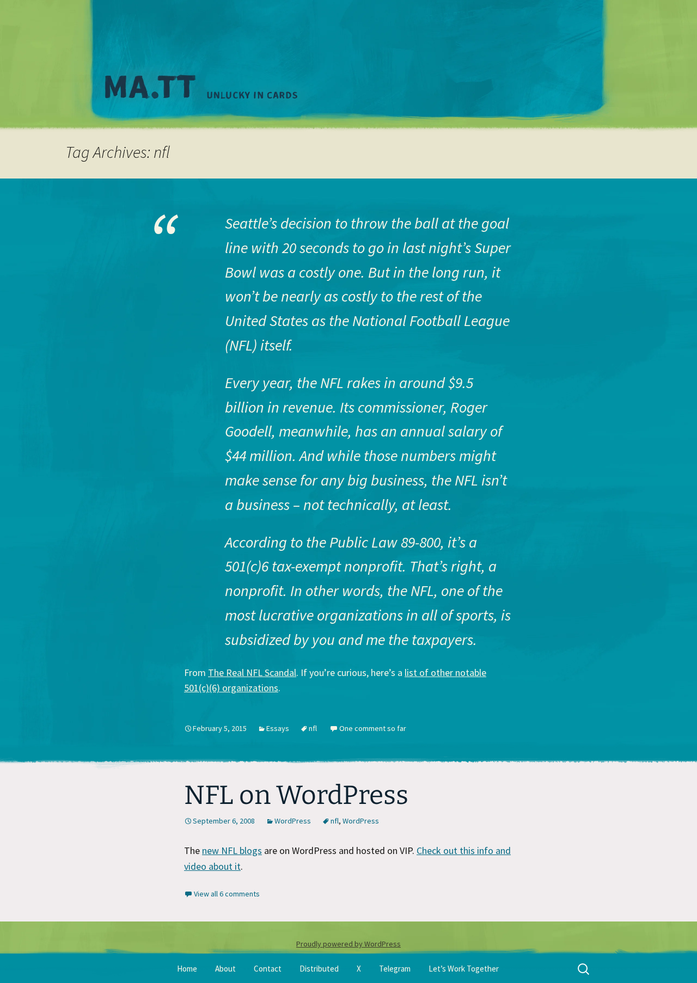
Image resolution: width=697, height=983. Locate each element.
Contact (268, 968)
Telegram (395, 968)
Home (187, 968)
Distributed (319, 968)
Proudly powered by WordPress (348, 944)
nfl (313, 728)
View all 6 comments (227, 894)
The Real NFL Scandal (252, 672)
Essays (277, 728)
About (225, 968)
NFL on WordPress (296, 795)
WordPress (292, 821)
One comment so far (372, 728)
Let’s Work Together (464, 968)
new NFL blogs (232, 850)
